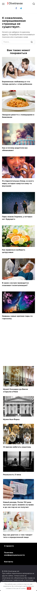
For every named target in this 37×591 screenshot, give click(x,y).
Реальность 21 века (12, 475)
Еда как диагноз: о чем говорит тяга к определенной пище (17, 536)
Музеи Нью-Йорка (11, 419)
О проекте (9, 546)
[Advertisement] (18, 343)
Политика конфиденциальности (14, 554)
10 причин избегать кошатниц (17, 447)
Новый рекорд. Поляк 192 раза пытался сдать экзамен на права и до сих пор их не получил (18, 504)
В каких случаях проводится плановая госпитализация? (15, 284)
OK (29, 588)
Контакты (8, 562)
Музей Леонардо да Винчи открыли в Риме (15, 390)
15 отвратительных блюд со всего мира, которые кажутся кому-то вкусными (18, 183)
